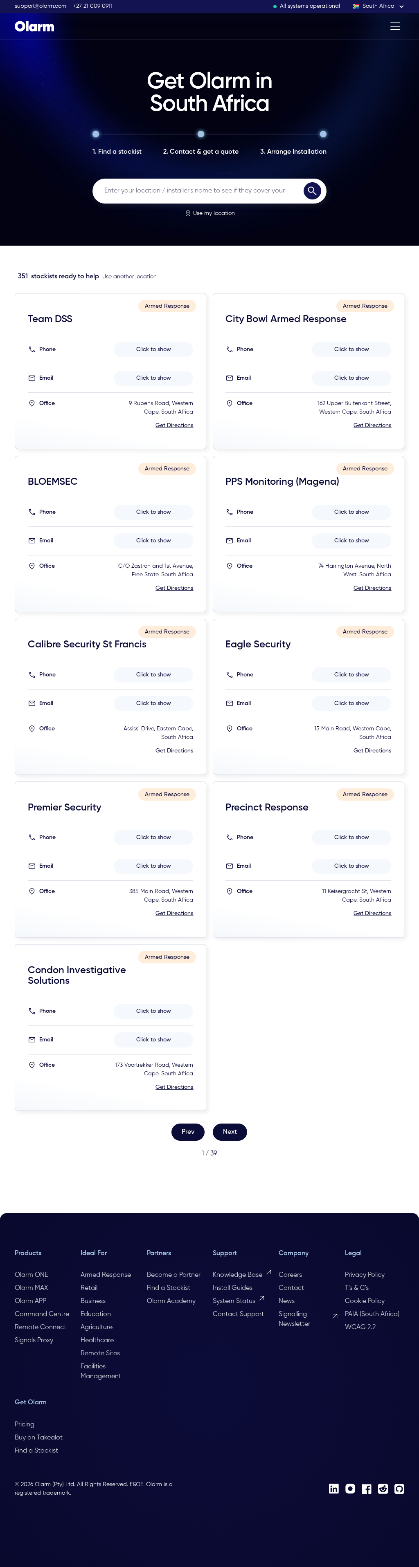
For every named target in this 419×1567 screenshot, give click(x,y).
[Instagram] (350, 1489)
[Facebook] (367, 1489)
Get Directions (174, 425)
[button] (378, 6)
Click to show (153, 349)
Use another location (129, 277)
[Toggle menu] (395, 26)
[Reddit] (383, 1488)
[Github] (399, 1489)
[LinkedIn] (334, 1489)
